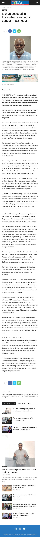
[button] (20, 78)
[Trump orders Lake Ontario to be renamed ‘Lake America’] (7, 429)
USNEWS (9, 7)
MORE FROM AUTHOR (24, 403)
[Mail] (20, 528)
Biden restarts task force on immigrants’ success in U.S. (11, 396)
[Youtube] (24, 528)
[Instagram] (15, 528)
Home (3, 7)
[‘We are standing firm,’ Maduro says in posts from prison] (7, 411)
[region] (20, 78)
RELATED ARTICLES (9, 403)
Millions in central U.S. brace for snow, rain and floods (29, 396)
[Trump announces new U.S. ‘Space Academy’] (7, 420)
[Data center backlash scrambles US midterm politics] (7, 488)
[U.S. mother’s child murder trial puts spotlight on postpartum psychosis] (7, 506)
